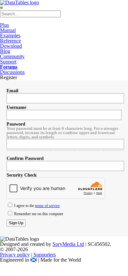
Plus (4, 25)
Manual (8, 30)
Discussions (12, 72)
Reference (10, 40)
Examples (10, 35)
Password (16, 124)
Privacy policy (15, 254)
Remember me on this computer (38, 214)
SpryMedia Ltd (68, 244)
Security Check (22, 175)
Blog (5, 51)
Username (16, 107)
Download (11, 46)
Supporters (44, 254)
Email (12, 90)
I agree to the (36, 205)
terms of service (47, 205)
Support (8, 61)
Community (12, 56)
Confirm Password (25, 158)
